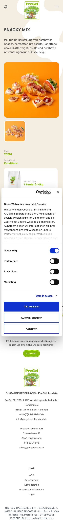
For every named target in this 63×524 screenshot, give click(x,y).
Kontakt (31, 353)
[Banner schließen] (58, 192)
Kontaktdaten (31, 484)
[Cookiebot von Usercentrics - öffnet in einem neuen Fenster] (38, 192)
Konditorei (11, 163)
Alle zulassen (31, 306)
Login (31, 494)
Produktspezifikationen (31, 489)
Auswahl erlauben (31, 317)
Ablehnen (31, 328)
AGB (31, 475)
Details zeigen (44, 295)
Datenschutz (31, 480)
